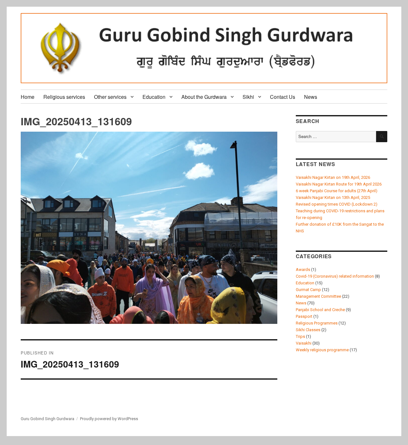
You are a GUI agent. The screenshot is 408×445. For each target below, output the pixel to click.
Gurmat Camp (308, 289)
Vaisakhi (303, 343)
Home (27, 96)
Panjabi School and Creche (320, 309)
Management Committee (318, 296)
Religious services (64, 96)
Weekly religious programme (322, 349)
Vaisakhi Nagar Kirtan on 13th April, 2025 (333, 197)
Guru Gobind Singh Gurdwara (47, 418)
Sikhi (248, 96)
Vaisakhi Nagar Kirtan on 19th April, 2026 (333, 177)
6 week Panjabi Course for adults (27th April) (336, 190)
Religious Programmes (317, 323)
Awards (303, 269)
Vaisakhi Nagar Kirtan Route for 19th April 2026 (339, 184)
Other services (110, 96)
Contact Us (282, 96)
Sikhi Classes (308, 329)
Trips (300, 336)
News (310, 96)
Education (153, 96)
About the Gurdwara (204, 96)
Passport (304, 316)
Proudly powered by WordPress (109, 418)
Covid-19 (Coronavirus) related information (335, 276)
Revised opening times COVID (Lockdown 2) (336, 204)
